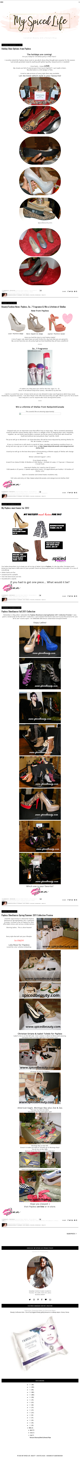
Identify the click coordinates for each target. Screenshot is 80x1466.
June (31, 1432)
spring (56, 1220)
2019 (30, 1410)
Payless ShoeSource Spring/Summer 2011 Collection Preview (51, 615)
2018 (30, 1407)
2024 (30, 1423)
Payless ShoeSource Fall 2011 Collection (18, 611)
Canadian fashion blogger (16, 1220)
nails (27, 493)
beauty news (10, 493)
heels (20, 596)
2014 (30, 1397)
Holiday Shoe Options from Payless (16, 48)
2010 (30, 1387)
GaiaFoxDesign (58, 1456)
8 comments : (5, 491)
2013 (30, 1395)
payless (26, 291)
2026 (30, 1428)
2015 (30, 1400)
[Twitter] (30, 1300)
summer (4, 1222)
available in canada (12, 291)
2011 (7, 1220)
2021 (30, 1415)
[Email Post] (40, 290)
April (31, 1430)
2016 (30, 1402)
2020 (30, 1412)
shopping (42, 1220)
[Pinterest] (38, 1300)
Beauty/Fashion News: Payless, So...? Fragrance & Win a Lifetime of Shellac (34, 306)
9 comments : (5, 1219)
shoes (31, 291)
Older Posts (71, 1233)
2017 (30, 1405)
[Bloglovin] (46, 1300)
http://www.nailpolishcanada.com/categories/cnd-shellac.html (55, 447)
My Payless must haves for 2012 (15, 507)
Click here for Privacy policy (40, 1252)
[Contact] (50, 1300)
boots (11, 596)
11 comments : (6, 290)
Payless (48, 566)
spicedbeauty (50, 1220)
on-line (40, 1206)
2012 (7, 596)
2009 (30, 1384)
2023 (30, 1420)
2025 (30, 1425)
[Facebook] (41, 1300)
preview (32, 1220)
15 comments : (6, 898)
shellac (37, 493)
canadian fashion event (13, 900)
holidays (21, 291)
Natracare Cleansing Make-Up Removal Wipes (40, 1310)
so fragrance (44, 493)
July (31, 1435)
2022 (30, 1417)
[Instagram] (34, 1300)
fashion (15, 596)
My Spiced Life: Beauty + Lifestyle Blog (34, 1456)
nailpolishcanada (19, 493)
